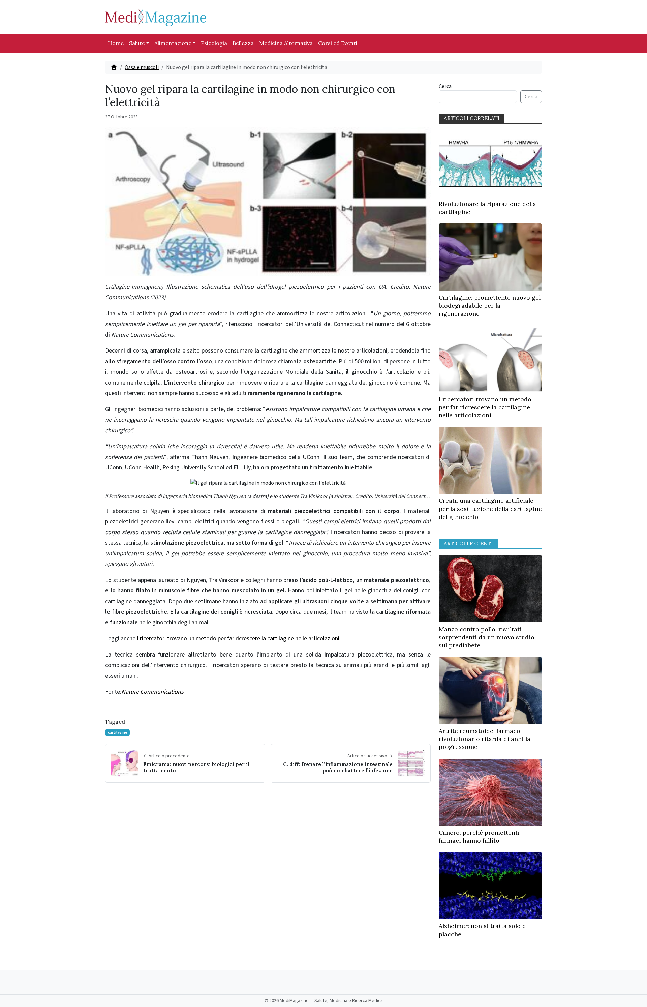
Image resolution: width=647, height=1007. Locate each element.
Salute (137, 43)
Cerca (445, 86)
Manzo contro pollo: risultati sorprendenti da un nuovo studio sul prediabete (486, 637)
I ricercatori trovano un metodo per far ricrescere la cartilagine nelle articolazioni (238, 638)
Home (116, 43)
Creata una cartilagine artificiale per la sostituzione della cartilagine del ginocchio (490, 509)
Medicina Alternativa (286, 43)
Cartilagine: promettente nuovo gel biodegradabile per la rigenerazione (490, 305)
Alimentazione (172, 43)
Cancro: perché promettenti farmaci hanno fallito (479, 837)
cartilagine (117, 732)
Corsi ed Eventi (337, 43)
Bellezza (243, 43)
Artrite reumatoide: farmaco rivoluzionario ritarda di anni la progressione (484, 739)
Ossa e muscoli (142, 67)
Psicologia (214, 43)
